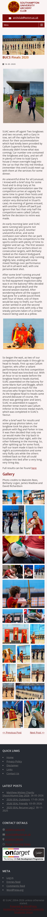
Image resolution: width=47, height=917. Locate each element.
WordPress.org (15, 890)
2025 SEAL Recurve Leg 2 (21, 807)
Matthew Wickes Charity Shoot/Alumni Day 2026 (18, 794)
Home (10, 757)
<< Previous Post (12, 732)
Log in (10, 878)
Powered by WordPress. (23, 906)
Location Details (14, 839)
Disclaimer (12, 765)
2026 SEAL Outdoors (18, 799)
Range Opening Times (18, 844)
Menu (6, 25)
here (34, 468)
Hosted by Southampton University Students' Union (23, 911)
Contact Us (13, 773)
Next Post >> (37, 732)
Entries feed (13, 882)
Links (9, 769)
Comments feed (16, 886)
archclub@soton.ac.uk (25, 17)
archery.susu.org (15, 829)
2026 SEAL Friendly (17, 803)
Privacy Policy (14, 761)
